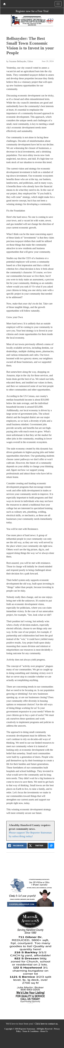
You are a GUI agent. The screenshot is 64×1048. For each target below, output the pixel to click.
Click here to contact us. (46, 1023)
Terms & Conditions (30, 1031)
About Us (44, 1031)
